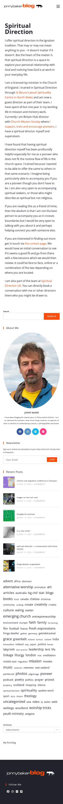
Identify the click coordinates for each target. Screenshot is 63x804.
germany (32, 633)
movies (47, 661)
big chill (32, 593)
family (42, 622)
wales (47, 701)
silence (41, 685)
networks (18, 667)
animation (40, 587)
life (53, 649)
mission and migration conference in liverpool (37, 481)
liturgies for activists (26, 514)
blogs (50, 593)
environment (10, 622)
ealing (19, 610)
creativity (40, 604)
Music (8, 667)
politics (29, 679)
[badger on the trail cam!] (9, 499)
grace (7, 638)
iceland (48, 639)
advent (8, 581)
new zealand (42, 667)
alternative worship (18, 586)
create (29, 604)
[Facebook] (20, 431)
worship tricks (40, 707)
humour (39, 639)
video (35, 702)
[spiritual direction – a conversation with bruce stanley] (9, 549)
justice (42, 644)
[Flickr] (43, 431)
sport (6, 696)
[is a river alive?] (9, 532)
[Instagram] (27, 431)
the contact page (35, 243)
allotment (27, 581)
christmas (46, 599)
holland (31, 639)
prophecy (7, 685)
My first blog (9, 742)
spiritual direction (11, 690)
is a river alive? (23, 531)
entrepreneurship (44, 616)
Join (52, 459)
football (14, 628)
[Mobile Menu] (58, 6)
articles (8, 593)
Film (5, 628)
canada (24, 599)
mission (35, 661)
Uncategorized (14, 701)
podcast (8, 680)
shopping (31, 685)
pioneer (46, 673)
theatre (19, 696)
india (56, 639)
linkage (8, 655)
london (31, 655)
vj (42, 701)
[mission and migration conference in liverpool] (9, 482)
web (54, 702)
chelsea (34, 599)
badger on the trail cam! (27, 497)
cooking (19, 604)
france (24, 628)
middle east (9, 661)
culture (8, 610)
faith (32, 622)
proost (49, 679)
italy (27, 644)
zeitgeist (29, 713)
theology (30, 696)
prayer (39, 680)
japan (33, 644)
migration (23, 661)
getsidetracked (47, 633)
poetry (19, 679)
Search (6, 311)
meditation (49, 655)
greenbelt (20, 639)
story (13, 696)
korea (50, 644)
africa (17, 581)
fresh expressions (42, 628)
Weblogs (8, 708)
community (9, 604)
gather (23, 633)
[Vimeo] (35, 431)
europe (23, 622)
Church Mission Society (25, 122)
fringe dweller (11, 633)
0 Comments (39, 484)
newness (29, 667)
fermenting (53, 623)
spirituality (29, 690)
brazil (16, 599)
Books (8, 598)
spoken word (45, 690)
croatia (52, 604)
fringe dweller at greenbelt (28, 564)
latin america (21, 649)
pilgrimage (34, 674)
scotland (18, 685)
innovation (8, 644)
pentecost (8, 674)
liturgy (19, 655)
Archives (7, 724)
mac (39, 655)
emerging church (17, 616)
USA (29, 702)
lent (47, 649)
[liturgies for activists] (9, 515)
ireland (19, 644)
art (49, 586)
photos (21, 673)
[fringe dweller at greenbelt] (9, 565)
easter (29, 610)
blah (41, 593)
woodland (21, 708)
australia (21, 593)
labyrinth (9, 649)
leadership (36, 649)
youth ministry (13, 714)
